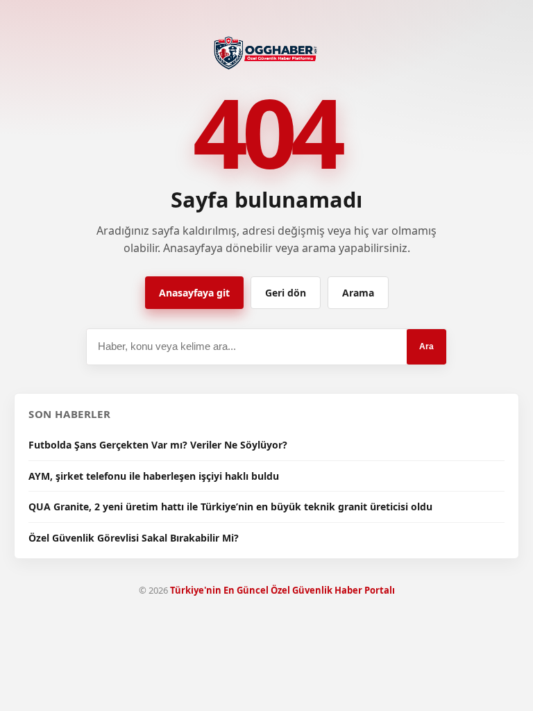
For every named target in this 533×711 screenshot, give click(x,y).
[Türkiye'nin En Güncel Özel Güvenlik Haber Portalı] (267, 51)
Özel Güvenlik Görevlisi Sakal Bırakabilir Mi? (133, 537)
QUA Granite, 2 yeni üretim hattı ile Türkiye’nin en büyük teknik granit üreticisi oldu (230, 506)
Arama (358, 292)
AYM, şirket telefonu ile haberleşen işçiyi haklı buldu (153, 476)
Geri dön (285, 292)
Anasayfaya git (194, 292)
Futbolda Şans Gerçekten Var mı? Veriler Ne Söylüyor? (157, 444)
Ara (426, 346)
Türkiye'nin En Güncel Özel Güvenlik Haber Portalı (282, 590)
